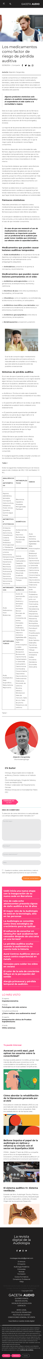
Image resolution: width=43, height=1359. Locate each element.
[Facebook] (17, 1251)
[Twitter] (20, 1251)
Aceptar (6, 1355)
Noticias (21, 1272)
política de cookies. (26, 1350)
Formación (22, 1274)
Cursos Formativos (21, 1277)
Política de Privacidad (22, 1312)
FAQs (22, 1282)
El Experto (21, 1264)
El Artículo (21, 1262)
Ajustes (26, 1355)
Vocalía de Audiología (22, 1303)
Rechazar (16, 1355)
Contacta (22, 1306)
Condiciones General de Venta (21, 1317)
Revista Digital (21, 1301)
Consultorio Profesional (21, 1279)
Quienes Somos (21, 1298)
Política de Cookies (21, 1315)
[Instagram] (23, 1251)
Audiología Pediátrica (21, 1267)
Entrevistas (22, 1269)
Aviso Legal (21, 1310)
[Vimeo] (26, 1251)
